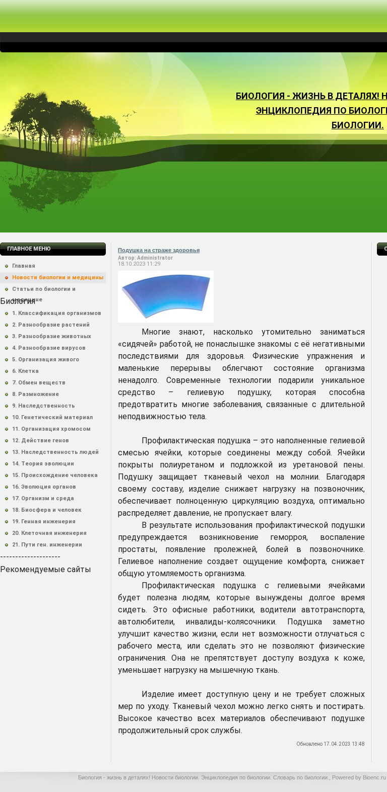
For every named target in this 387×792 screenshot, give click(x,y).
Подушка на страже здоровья (159, 250)
